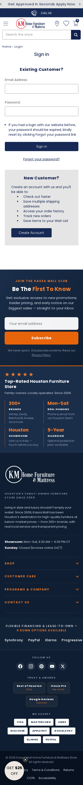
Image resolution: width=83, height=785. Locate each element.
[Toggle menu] (5, 23)
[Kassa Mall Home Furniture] (30, 474)
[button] (14, 770)
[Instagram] (31, 666)
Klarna (51, 640)
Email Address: (16, 80)
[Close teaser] (25, 759)
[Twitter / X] (63, 666)
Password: (13, 102)
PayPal (34, 640)
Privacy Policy (41, 355)
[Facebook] (20, 666)
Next (80, 4)
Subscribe (41, 338)
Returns (68, 770)
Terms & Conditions (46, 770)
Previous (4, 13)
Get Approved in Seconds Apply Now (41, 4)
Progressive (72, 640)
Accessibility (47, 778)
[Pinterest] (41, 666)
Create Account (31, 233)
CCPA (31, 778)
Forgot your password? (41, 159)
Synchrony (14, 640)
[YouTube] (52, 666)
